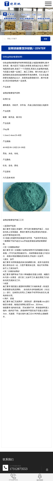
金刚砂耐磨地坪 (13, 63)
